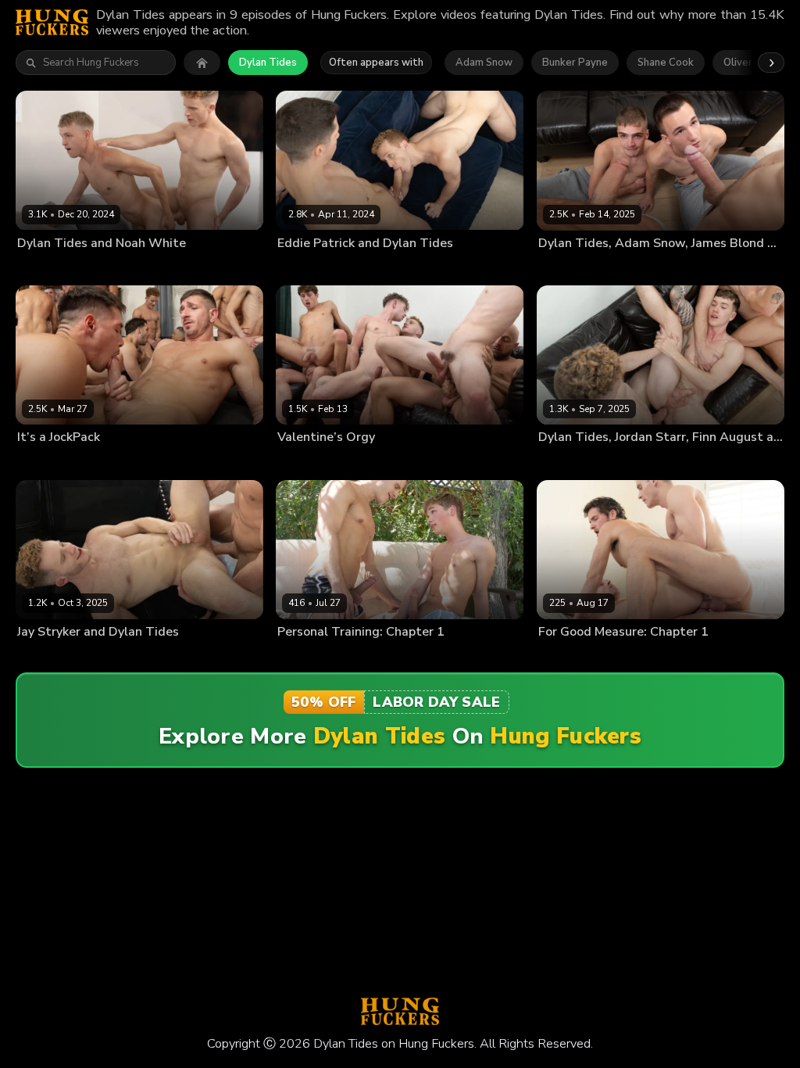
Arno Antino (177, 462)
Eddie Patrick (368, 268)
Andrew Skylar (111, 462)
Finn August (627, 462)
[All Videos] (202, 62)
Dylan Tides (268, 63)
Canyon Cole (367, 462)
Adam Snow (483, 63)
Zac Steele (747, 268)
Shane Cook (666, 63)
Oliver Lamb (367, 657)
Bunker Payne (575, 63)
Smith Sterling (751, 462)
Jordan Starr (491, 462)
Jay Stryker (103, 657)
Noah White (106, 268)
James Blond (689, 268)
